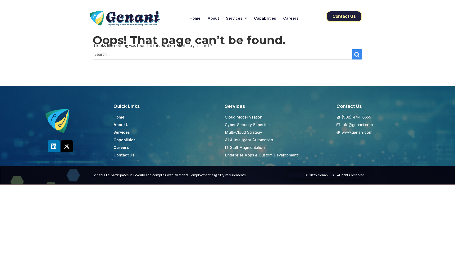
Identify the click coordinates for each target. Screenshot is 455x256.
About (213, 18)
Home (195, 18)
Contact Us (349, 106)
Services (234, 18)
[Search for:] (222, 54)
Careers (291, 18)
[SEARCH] (357, 54)
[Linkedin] (54, 146)
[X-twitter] (67, 146)
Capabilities (265, 18)
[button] (236, 18)
